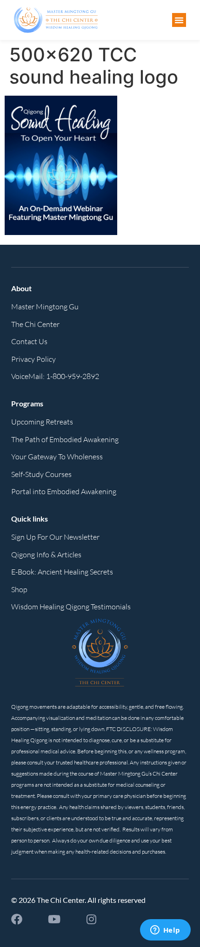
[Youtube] (54, 919)
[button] (179, 20)
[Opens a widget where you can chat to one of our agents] (165, 930)
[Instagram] (91, 919)
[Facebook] (16, 919)
